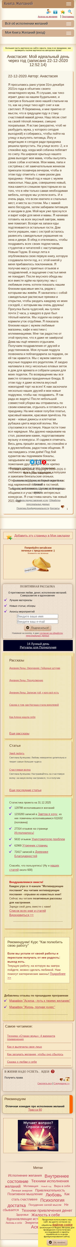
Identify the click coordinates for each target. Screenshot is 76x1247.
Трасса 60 (35, 1109)
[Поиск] (70, 12)
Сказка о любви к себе (22, 1061)
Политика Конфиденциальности (33, 508)
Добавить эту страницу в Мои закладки (42, 535)
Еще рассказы (19, 733)
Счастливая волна (20, 769)
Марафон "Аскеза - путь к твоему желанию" (39, 1000)
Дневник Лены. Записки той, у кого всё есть (34, 692)
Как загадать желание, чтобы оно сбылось (35, 1054)
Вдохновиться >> (21, 915)
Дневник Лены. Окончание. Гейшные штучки (34, 668)
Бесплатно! (45, 488)
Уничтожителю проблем (48, 839)
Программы (68, 16)
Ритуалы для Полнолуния (38, 647)
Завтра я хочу (47, 814)
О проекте (35, 480)
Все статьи (18, 488)
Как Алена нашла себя (22, 717)
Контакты (55, 508)
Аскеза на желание (47, 16)
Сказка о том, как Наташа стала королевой (34, 704)
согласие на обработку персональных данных (44, 634)
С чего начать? (21, 480)
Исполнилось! (31, 488)
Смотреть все (44, 1083)
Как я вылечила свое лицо (24, 1046)
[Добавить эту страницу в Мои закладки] (63, 11)
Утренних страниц (35, 845)
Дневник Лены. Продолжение (26, 680)
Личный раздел (49, 480)
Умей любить (16, 753)
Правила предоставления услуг (32, 500)
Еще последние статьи (25, 790)
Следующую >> (62, 1083)
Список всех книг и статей (27, 910)
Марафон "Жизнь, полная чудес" (32, 1007)
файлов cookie (62, 1224)
